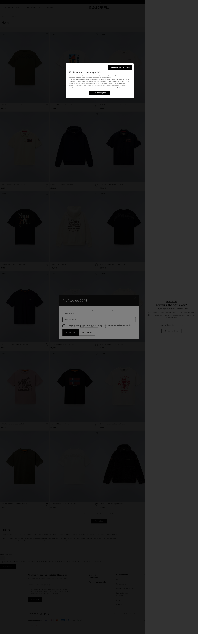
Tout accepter (100, 93)
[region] (100, 80)
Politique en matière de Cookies (108, 79)
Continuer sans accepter (120, 67)
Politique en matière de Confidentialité (82, 79)
